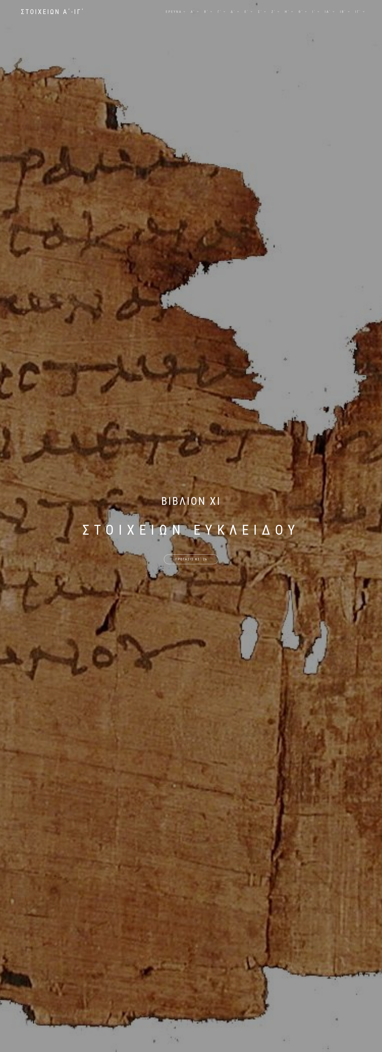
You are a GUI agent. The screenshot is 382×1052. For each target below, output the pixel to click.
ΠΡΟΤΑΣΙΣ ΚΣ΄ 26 (191, 559)
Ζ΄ (273, 12)
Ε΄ (246, 12)
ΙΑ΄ (328, 12)
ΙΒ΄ (343, 12)
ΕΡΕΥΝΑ (174, 12)
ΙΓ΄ (358, 12)
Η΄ (287, 12)
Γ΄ (220, 12)
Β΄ (206, 12)
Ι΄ (314, 12)
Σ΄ (260, 12)
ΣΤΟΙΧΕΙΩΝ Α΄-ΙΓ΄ (52, 12)
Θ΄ (300, 12)
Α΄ (193, 12)
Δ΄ (233, 12)
